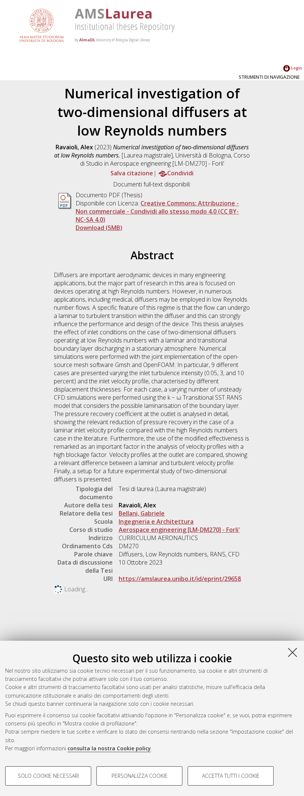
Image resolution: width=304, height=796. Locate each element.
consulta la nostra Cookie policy (109, 748)
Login (296, 68)
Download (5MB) (99, 228)
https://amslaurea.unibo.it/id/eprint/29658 (180, 579)
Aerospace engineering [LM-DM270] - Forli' (179, 530)
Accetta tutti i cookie (231, 775)
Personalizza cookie (140, 775)
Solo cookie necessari (48, 775)
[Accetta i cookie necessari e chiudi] (292, 652)
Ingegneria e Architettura (156, 521)
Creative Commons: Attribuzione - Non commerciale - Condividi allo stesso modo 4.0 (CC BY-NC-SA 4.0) (157, 211)
